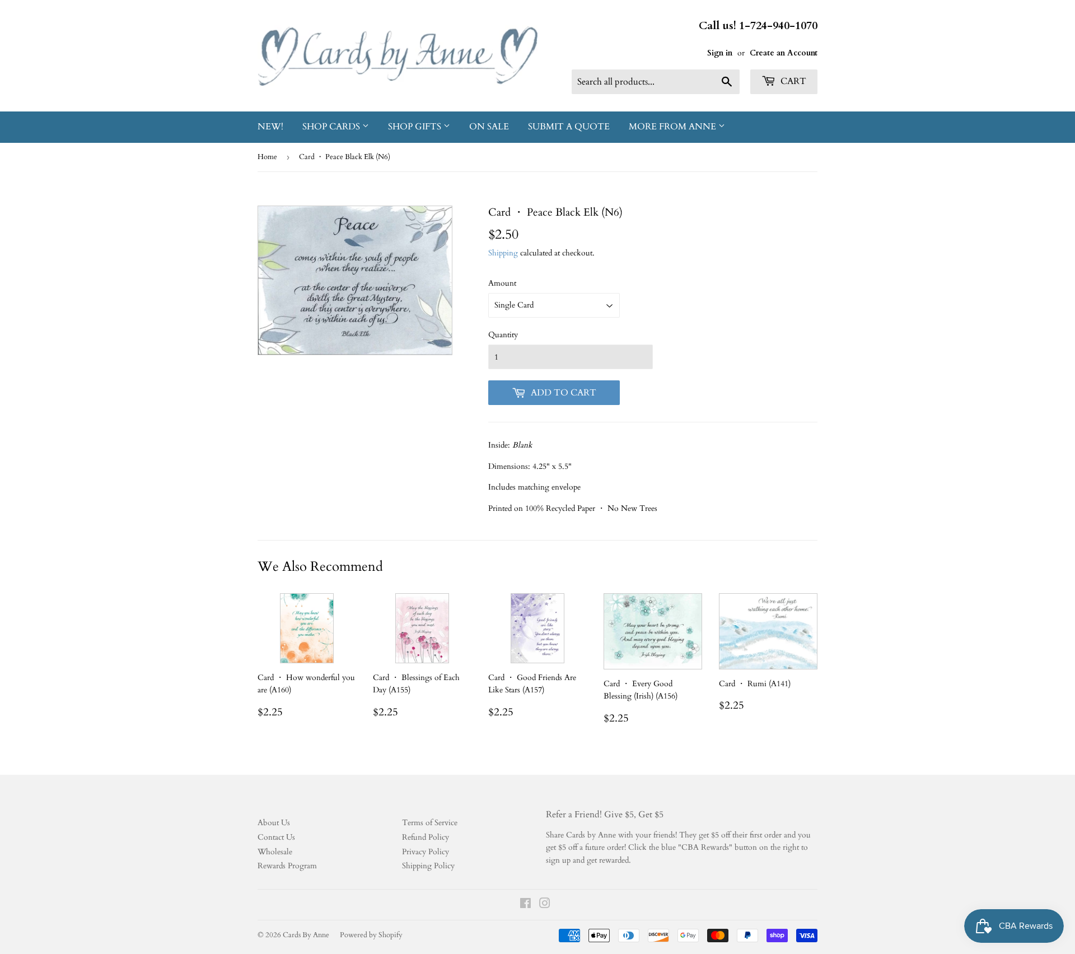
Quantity (503, 334)
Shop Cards (332, 126)
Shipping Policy (428, 865)
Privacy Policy (425, 851)
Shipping (503, 253)
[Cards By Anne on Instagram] (544, 905)
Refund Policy (425, 837)
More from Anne (673, 126)
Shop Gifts (415, 126)
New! (270, 126)
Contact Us (276, 837)
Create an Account (783, 53)
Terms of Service (429, 822)
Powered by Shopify (371, 935)
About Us (274, 822)
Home (267, 157)
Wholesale (275, 851)
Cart (792, 81)
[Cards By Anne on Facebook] (525, 905)
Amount (502, 283)
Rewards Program (287, 865)
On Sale (489, 126)
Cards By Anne (306, 935)
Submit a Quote (569, 126)
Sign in (719, 53)
